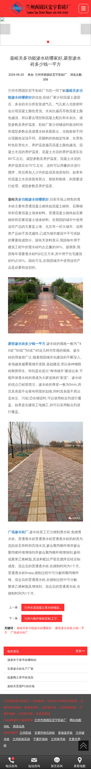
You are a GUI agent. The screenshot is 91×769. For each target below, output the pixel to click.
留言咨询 (57, 766)
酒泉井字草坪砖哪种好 (21, 660)
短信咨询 (34, 766)
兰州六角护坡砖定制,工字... (41, 618)
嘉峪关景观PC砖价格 (21, 686)
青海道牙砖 (65, 732)
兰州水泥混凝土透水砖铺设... (42, 607)
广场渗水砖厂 (19, 632)
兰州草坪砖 (58, 739)
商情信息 (19, 726)
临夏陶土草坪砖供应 (20, 677)
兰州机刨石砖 (21, 739)
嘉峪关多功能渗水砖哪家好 (34, 628)
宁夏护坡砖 (40, 739)
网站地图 (75, 720)
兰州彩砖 (25, 732)
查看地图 (79, 766)
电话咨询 (11, 766)
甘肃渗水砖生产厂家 (20, 668)
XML (7, 726)
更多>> (80, 651)
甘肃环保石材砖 (44, 732)
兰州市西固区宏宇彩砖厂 (50, 720)
